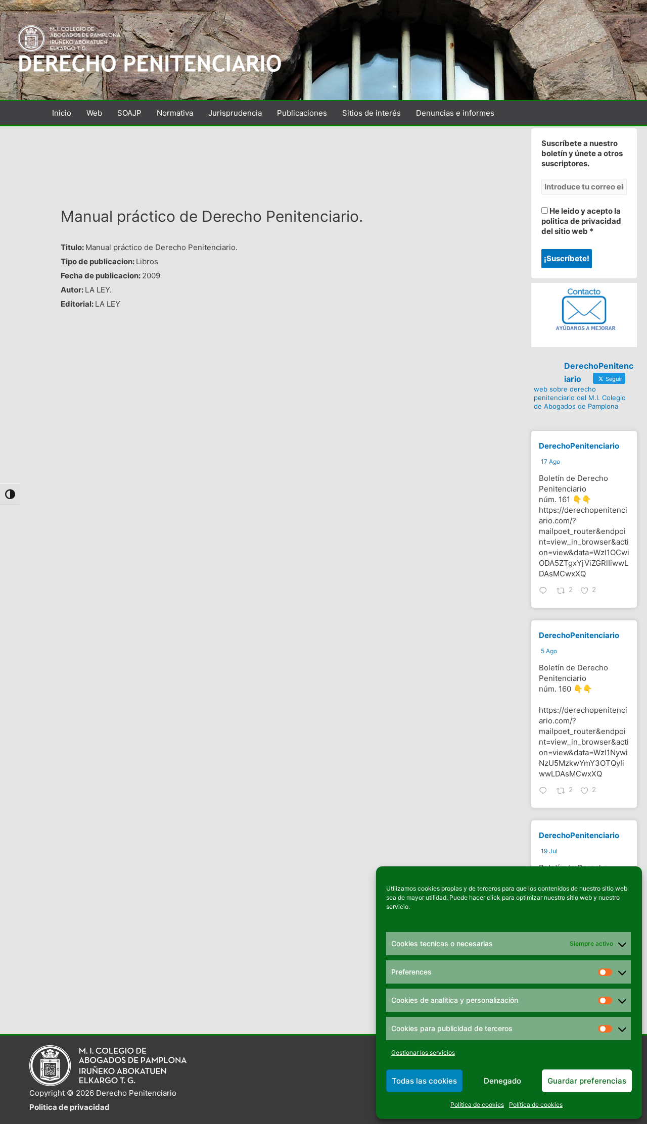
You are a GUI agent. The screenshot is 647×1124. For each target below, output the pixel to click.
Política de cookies (477, 1104)
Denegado (502, 1081)
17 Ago (550, 461)
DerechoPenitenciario (579, 446)
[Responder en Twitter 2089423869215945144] (545, 591)
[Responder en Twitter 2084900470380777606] (545, 791)
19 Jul (549, 851)
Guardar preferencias (586, 1081)
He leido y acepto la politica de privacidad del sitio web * (581, 221)
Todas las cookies (424, 1081)
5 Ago (549, 651)
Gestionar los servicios (423, 1052)
